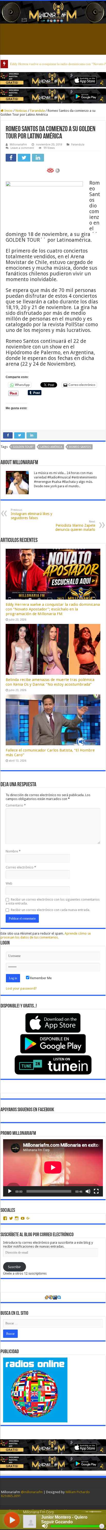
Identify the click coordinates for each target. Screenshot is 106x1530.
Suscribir (14, 1267)
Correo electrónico (21, 867)
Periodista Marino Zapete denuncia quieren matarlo (75, 526)
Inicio (8, 111)
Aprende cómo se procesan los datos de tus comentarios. (46, 935)
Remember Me (40, 978)
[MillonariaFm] (53, 12)
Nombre (13, 851)
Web (9, 883)
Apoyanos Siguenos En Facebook (27, 1109)
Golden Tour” (23, 447)
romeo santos (80, 447)
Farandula (37, 111)
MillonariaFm (18, 144)
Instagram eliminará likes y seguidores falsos (31, 514)
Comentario (16, 805)
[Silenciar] (88, 1191)
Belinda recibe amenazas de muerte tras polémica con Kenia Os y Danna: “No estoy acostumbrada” (50, 682)
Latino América (51, 447)
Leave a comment (22, 148)
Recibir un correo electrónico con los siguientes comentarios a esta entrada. (53, 901)
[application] (53, 1168)
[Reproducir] (9, 1191)
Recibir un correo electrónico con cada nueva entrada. (50, 910)
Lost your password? (21, 988)
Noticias (21, 111)
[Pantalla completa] (96, 1191)
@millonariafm (32, 1492)
